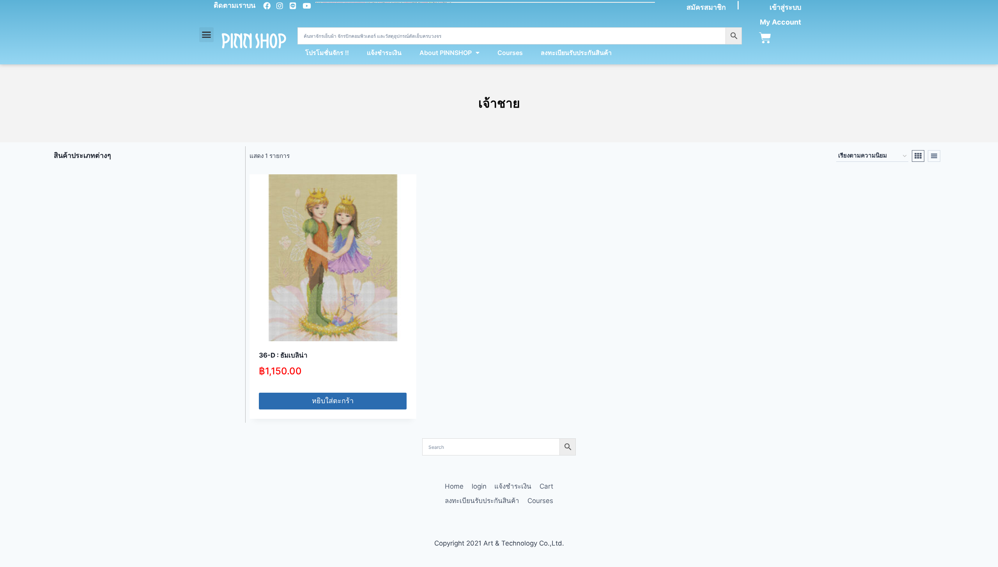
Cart (546, 486)
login (479, 486)
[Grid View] (918, 156)
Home (454, 486)
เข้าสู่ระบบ (785, 7)
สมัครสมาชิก (706, 7)
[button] (206, 34)
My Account (780, 22)
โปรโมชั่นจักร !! (327, 53)
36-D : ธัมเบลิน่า (283, 355)
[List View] (934, 156)
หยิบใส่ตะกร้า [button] (333, 401)
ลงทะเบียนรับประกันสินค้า (576, 53)
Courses (510, 53)
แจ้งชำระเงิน (384, 53)
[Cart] (765, 38)
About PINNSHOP (445, 53)
